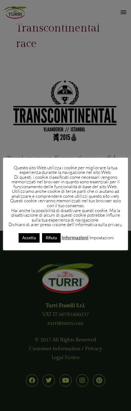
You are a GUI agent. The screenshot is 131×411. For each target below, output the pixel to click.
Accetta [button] (29, 237)
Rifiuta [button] (51, 237)
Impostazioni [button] (101, 237)
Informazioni (75, 237)
